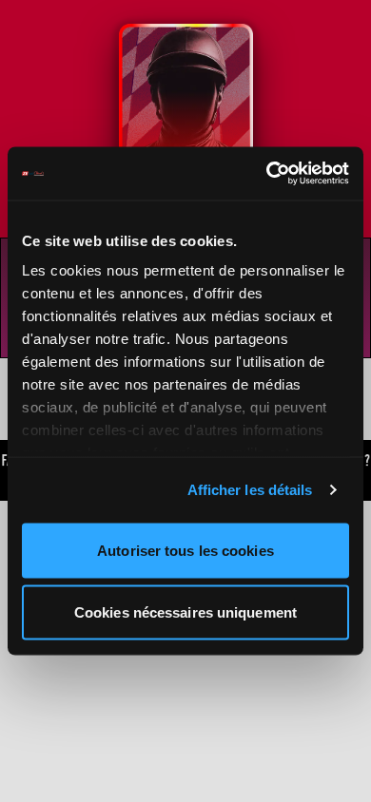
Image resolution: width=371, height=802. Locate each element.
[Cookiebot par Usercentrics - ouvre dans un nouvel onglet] (267, 174)
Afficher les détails (250, 490)
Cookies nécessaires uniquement (185, 612)
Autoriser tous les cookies (185, 550)
